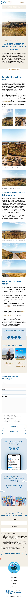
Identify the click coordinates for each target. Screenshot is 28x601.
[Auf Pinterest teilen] (12, 337)
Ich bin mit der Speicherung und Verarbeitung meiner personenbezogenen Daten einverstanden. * (13, 548)
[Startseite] (6, 2)
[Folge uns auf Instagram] (14, 448)
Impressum (14, 577)
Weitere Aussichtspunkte (10, 315)
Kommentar (4, 396)
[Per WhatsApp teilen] (15, 337)
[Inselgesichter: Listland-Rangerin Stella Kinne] (8, 354)
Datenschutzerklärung (8, 545)
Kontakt (14, 583)
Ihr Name (4, 383)
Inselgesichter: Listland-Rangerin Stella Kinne (8, 363)
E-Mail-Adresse (14, 526)
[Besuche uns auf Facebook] (10, 448)
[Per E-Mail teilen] (19, 337)
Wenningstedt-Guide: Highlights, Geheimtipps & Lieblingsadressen (20, 364)
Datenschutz (14, 580)
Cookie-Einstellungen (14, 587)
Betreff (3, 389)
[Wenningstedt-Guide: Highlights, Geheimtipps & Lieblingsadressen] (20, 354)
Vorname (14, 519)
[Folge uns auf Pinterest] (17, 448)
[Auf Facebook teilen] (8, 337)
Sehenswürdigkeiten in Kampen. (12, 309)
